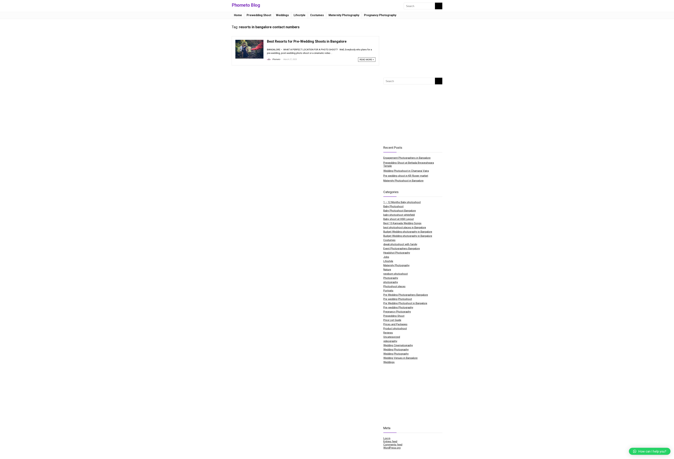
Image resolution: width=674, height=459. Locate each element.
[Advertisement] (412, 47)
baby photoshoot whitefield (399, 214)
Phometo (276, 59)
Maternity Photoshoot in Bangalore (403, 180)
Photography (390, 278)
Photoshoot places (394, 286)
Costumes (317, 15)
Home (238, 15)
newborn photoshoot (395, 273)
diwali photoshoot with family (400, 244)
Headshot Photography (396, 252)
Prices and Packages (395, 324)
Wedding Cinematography (398, 345)
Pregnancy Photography (380, 15)
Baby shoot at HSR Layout (398, 219)
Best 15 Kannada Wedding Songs (402, 223)
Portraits (388, 290)
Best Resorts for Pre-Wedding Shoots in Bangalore (306, 41)
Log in (386, 438)
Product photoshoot (395, 328)
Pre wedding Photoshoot (397, 299)
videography (390, 341)
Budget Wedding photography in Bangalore (407, 231)
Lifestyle (299, 15)
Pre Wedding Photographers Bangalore (405, 294)
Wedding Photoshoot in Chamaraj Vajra (406, 170)
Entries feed (390, 441)
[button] (649, 451)
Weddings (282, 15)
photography (390, 282)
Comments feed (392, 444)
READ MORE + (367, 59)
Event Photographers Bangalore (401, 248)
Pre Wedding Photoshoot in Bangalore (405, 303)
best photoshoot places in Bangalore (404, 227)
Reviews (388, 332)
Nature (387, 269)
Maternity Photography (344, 15)
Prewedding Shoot (259, 15)
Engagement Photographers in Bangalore (407, 157)
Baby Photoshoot (393, 206)
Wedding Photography (396, 349)
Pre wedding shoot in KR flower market (405, 175)
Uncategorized (391, 337)
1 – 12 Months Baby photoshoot (402, 202)
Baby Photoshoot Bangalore (399, 210)
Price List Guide (392, 320)
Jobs (386, 257)
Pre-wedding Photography (398, 307)
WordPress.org (392, 447)
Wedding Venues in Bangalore (400, 358)
